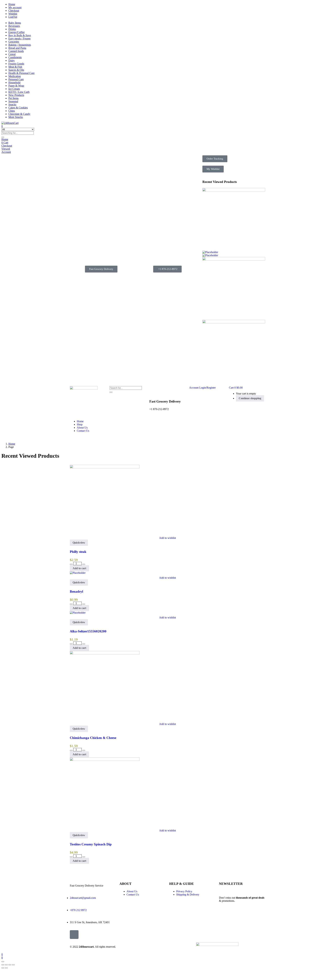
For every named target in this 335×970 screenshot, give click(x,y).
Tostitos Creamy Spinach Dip (91, 844)
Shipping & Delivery (187, 894)
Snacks (12, 104)
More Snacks (15, 117)
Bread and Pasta (17, 47)
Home (11, 4)
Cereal (12, 54)
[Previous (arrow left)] (2, 967)
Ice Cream (14, 88)
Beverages (14, 25)
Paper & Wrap (16, 85)
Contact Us (83, 430)
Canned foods (16, 51)
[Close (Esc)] (13, 964)
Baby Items (14, 22)
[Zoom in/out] (2, 964)
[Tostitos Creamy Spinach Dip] (233, 322)
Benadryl (76, 591)
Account (6, 151)
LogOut (12, 16)
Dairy (11, 60)
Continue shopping (250, 398)
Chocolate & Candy (19, 113)
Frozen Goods (16, 63)
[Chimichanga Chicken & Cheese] (233, 259)
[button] (101, 269)
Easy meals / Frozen (19, 38)
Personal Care (16, 79)
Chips (11, 110)
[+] (83, 564)
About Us (82, 427)
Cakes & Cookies (18, 107)
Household (14, 82)
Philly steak (78, 552)
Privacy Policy (184, 891)
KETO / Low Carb (18, 91)
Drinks (12, 29)
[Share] (9, 964)
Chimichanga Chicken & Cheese (93, 738)
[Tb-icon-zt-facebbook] (74, 934)
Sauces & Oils (16, 69)
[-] (71, 564)
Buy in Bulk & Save (19, 35)
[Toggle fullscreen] (6, 964)
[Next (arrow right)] (6, 967)
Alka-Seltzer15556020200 (88, 631)
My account (14, 7)
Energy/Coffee (16, 32)
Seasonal (13, 101)
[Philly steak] (233, 190)
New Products (16, 95)
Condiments (15, 57)
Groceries (13, 41)
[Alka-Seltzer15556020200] (210, 255)
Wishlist (12, 13)
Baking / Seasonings (19, 44)
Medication (14, 76)
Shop (80, 424)
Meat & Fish (15, 66)
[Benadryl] (210, 252)
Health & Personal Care (21, 73)
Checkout (13, 10)
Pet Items (13, 98)
